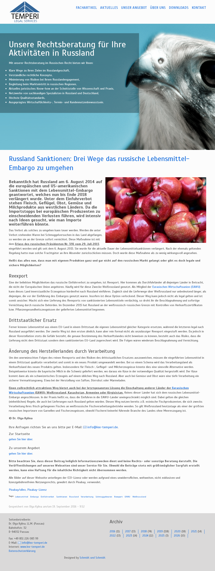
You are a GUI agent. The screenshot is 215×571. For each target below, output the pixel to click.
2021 (194, 531)
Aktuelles (109, 7)
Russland (74, 496)
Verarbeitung (87, 496)
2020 (177, 531)
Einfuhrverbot (47, 496)
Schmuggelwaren (104, 496)
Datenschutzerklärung (22, 551)
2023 (129, 535)
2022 (113, 535)
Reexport (118, 496)
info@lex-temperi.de (102, 427)
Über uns (158, 7)
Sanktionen (61, 496)
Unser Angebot (134, 7)
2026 (177, 535)
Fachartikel (86, 7)
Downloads (179, 7)
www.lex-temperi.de (32, 547)
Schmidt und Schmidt (92, 557)
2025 (162, 535)
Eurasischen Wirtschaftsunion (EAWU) (176, 287)
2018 (144, 531)
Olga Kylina (35, 506)
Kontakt (199, 7)
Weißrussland (139, 496)
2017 (128, 531)
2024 (145, 535)
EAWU (127, 496)
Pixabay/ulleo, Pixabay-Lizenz (28, 490)
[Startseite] (30, 12)
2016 (112, 531)
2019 (160, 531)
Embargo (34, 496)
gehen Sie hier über (20, 439)
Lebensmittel (21, 496)
